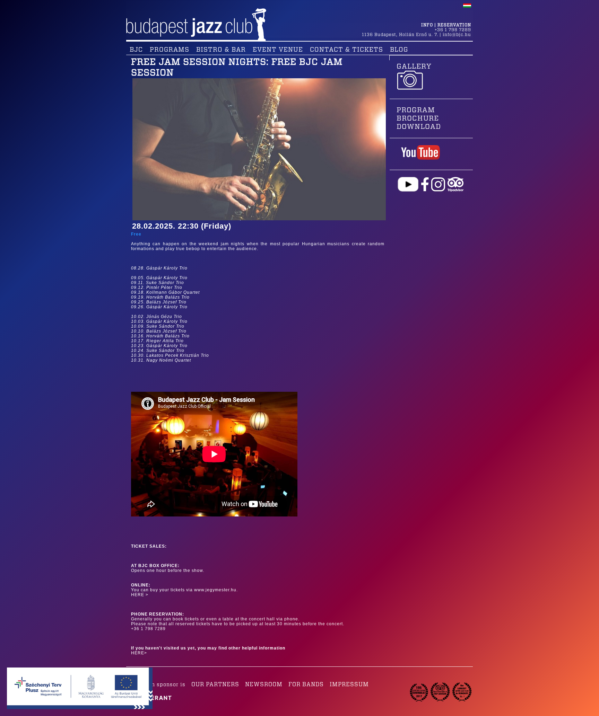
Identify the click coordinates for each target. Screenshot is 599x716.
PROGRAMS (169, 50)
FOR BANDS (306, 684)
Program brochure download (419, 118)
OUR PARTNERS (215, 684)
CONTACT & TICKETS (346, 50)
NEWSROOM (264, 684)
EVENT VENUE (278, 50)
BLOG (399, 50)
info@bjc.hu (457, 35)
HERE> (139, 653)
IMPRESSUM (349, 684)
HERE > (139, 594)
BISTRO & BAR (221, 50)
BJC (136, 50)
